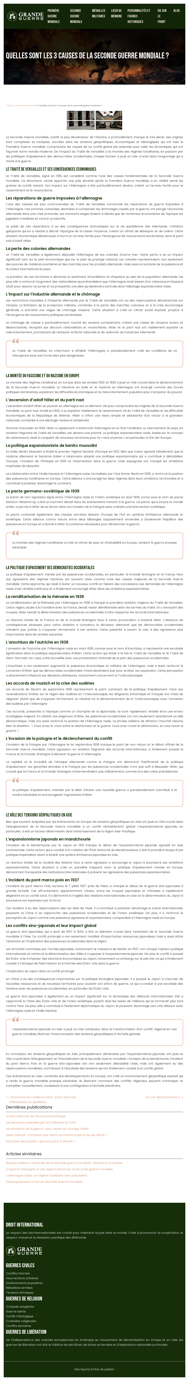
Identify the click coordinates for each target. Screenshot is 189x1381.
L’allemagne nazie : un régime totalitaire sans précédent (46, 1175)
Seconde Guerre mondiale (76, 16)
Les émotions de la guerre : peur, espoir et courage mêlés (47, 1129)
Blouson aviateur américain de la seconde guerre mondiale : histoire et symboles (64, 1163)
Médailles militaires (98, 13)
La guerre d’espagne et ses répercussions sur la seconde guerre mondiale (59, 1169)
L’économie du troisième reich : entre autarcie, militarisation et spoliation (42, 1099)
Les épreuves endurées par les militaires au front (41, 1122)
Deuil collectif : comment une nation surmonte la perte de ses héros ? (56, 1135)
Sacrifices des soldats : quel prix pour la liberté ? (40, 1141)
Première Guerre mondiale (54, 16)
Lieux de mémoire (116, 13)
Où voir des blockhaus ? (163, 1097)
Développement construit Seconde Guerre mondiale (44, 1182)
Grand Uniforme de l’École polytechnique (36, 1116)
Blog (176, 10)
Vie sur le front (162, 16)
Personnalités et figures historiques (139, 16)
